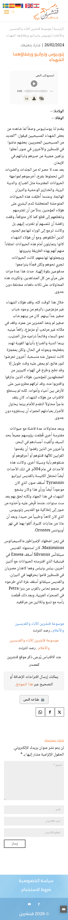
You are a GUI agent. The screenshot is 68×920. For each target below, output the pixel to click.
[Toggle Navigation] (6, 12)
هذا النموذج (24, 684)
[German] (18, 6)
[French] (24, 6)
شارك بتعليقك (30, 45)
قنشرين (26, 913)
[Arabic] (37, 6)
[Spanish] (12, 6)
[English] (30, 6)
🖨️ (34, 699)
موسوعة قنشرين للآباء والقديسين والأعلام (39, 627)
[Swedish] (6, 6)
